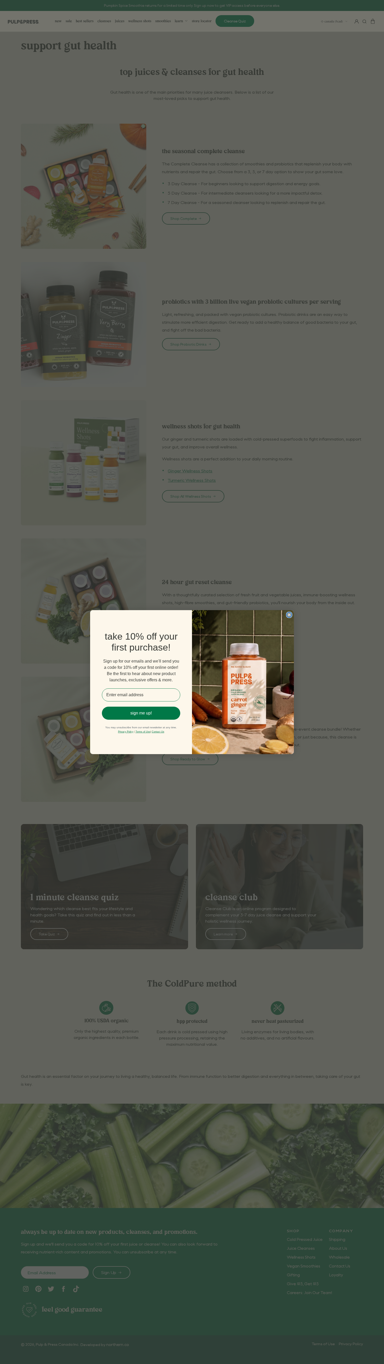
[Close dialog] (289, 614)
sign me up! (141, 713)
